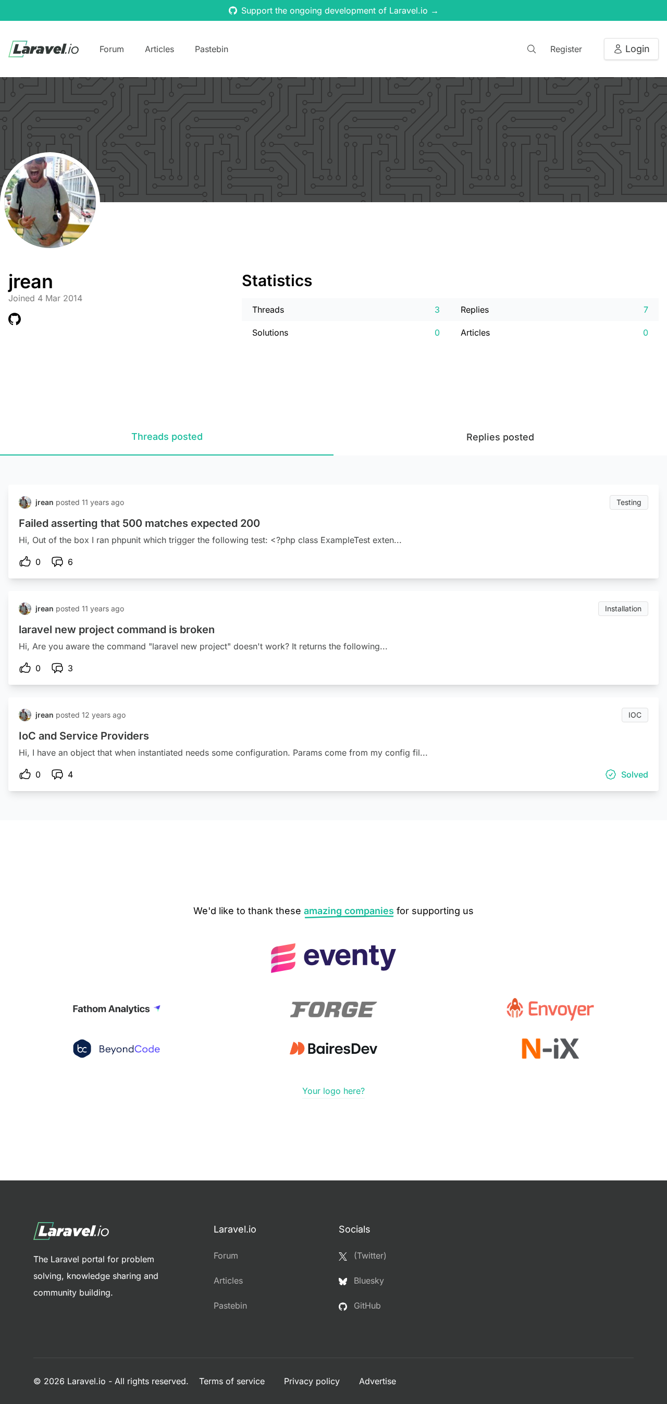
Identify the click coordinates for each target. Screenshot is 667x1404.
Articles (159, 49)
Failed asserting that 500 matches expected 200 (139, 523)
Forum (112, 49)
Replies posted (500, 437)
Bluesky (367, 1280)
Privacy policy (313, 1381)
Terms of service (233, 1381)
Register (566, 49)
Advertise (377, 1381)
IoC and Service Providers (84, 736)
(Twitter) (369, 1255)
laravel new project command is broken (117, 629)
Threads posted (167, 436)
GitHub (366, 1305)
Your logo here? (333, 1091)
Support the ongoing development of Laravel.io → (340, 10)
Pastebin (211, 49)
